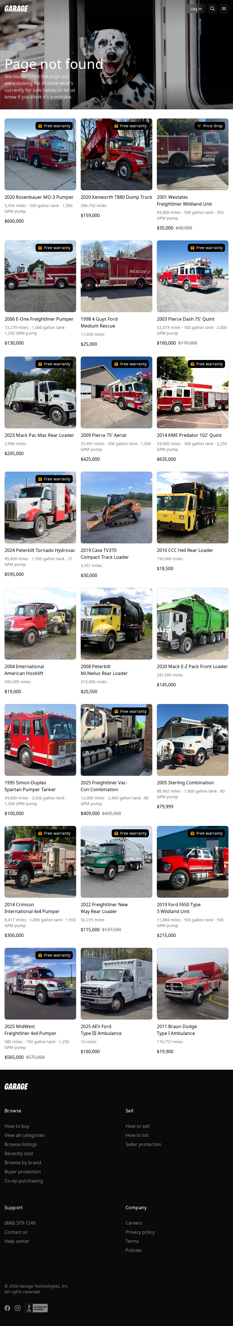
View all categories (25, 1135)
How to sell (137, 1126)
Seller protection (143, 1144)
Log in (196, 8)
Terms (132, 1241)
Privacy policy (140, 1232)
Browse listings (21, 1144)
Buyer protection (23, 1172)
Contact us (16, 1232)
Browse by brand (23, 1162)
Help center (17, 1241)
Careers (134, 1223)
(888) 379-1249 (20, 1223)
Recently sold (19, 1153)
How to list (137, 1135)
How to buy (17, 1126)
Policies (134, 1250)
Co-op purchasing (24, 1181)
